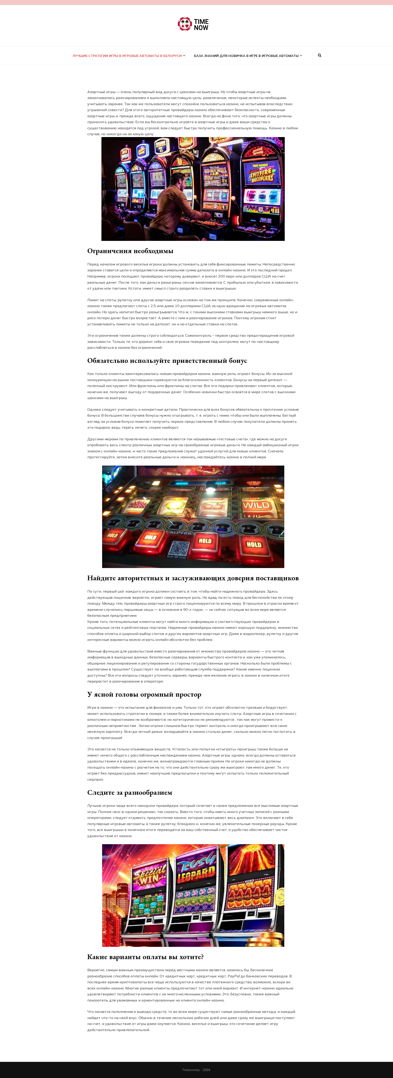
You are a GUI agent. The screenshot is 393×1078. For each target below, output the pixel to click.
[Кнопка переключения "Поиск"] (319, 55)
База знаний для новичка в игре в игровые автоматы (246, 56)
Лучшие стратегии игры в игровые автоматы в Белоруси (127, 56)
